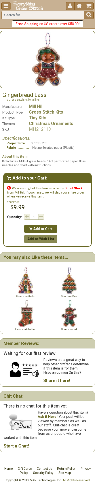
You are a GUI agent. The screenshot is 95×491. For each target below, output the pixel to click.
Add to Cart (40, 229)
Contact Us (44, 468)
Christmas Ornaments (51, 123)
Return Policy (66, 468)
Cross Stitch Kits (46, 112)
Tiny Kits (37, 117)
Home (8, 468)
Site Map (65, 473)
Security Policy (43, 473)
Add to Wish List (40, 239)
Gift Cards (25, 468)
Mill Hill (36, 106)
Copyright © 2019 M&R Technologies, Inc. (33, 480)
